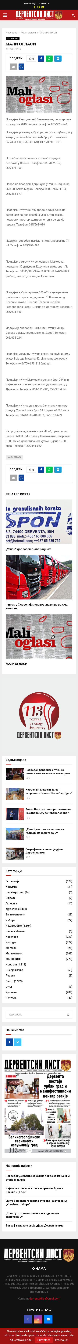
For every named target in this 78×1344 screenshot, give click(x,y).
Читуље (11, 997)
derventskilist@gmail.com (44, 1298)
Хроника (11, 992)
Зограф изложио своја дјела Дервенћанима (44, 851)
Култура (11, 942)
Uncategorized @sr (18, 892)
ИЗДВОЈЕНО (14, 925)
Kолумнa (11, 886)
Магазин (11, 947)
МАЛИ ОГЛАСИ (16, 664)
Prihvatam (43, 1340)
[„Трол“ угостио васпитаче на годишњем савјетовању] (15, 834)
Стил (9, 986)
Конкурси (12, 936)
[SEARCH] (68, 1015)
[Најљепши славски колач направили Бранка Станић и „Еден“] (15, 794)
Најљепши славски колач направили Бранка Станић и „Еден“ (49, 791)
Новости (11, 964)
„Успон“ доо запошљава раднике (28, 549)
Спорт (9, 981)
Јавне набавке (15, 931)
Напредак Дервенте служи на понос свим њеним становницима (48, 771)
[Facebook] (28, 1319)
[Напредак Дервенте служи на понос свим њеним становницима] (15, 774)
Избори (10, 920)
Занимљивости (15, 914)
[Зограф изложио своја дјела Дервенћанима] (15, 854)
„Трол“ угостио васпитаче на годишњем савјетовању (45, 831)
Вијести (11, 897)
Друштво (12, 909)
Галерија (11, 903)
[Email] (48, 1319)
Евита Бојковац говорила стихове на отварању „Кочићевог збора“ (48, 811)
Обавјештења (14, 970)
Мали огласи (13, 38)
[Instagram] (38, 1319)
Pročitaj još (61, 1340)
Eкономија (13, 881)
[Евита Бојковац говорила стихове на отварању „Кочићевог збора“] (15, 814)
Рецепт (10, 975)
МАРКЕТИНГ (13, 959)
